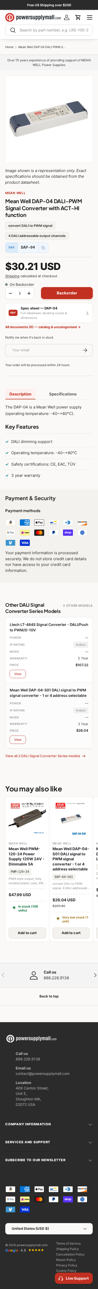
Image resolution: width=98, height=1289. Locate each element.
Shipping (12, 276)
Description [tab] (20, 394)
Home (9, 47)
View (17, 674)
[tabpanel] (49, 442)
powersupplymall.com (32, 1245)
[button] (78, 17)
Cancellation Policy (70, 1254)
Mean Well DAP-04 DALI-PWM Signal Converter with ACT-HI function (41, 47)
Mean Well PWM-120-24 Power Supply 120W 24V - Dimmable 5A (26, 857)
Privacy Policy (66, 1265)
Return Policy (66, 1260)
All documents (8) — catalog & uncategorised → (43, 327)
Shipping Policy (67, 1249)
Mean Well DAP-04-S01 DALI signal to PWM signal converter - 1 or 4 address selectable (71, 859)
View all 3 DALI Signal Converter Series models (42, 756)
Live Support (77, 1278)
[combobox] (49, 30)
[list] (49, 119)
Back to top (49, 996)
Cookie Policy (66, 1271)
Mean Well (15, 193)
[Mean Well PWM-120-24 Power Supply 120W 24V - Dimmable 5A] (27, 818)
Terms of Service (68, 1243)
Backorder (67, 292)
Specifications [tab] (63, 394)
